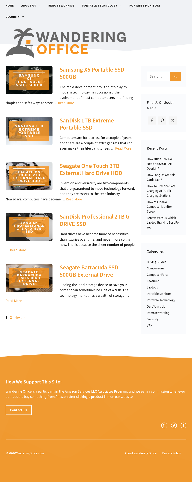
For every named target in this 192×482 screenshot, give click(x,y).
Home (10, 5)
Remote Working (61, 5)
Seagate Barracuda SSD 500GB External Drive (89, 271)
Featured (153, 281)
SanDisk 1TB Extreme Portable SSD (87, 124)
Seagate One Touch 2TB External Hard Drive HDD (91, 169)
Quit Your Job (156, 306)
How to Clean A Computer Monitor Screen (159, 207)
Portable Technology (99, 5)
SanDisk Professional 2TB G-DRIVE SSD (95, 220)
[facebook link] (183, 425)
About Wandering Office (141, 453)
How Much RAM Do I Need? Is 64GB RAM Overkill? (160, 164)
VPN (150, 325)
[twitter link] (174, 425)
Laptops (152, 287)
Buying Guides (156, 262)
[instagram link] (164, 425)
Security (13, 17)
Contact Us (18, 410)
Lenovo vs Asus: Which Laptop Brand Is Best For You (163, 222)
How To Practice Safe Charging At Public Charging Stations (161, 191)
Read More (66, 103)
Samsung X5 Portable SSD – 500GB (94, 73)
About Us (28, 5)
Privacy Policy (171, 453)
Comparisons (155, 268)
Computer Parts (157, 275)
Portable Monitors (145, 5)
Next (20, 317)
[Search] (175, 76)
